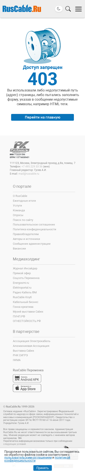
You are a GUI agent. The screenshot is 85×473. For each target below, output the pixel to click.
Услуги (17, 205)
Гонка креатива (23, 306)
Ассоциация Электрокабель (31, 341)
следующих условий (14, 444)
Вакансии (19, 248)
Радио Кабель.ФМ (25, 292)
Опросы (18, 215)
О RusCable (20, 196)
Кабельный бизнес (25, 302)
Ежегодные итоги (24, 200)
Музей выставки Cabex (28, 311)
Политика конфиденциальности (34, 229)
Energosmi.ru (21, 282)
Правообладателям (26, 234)
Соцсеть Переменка (26, 278)
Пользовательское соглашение (34, 224)
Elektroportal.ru (22, 287)
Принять (42, 468)
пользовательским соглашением (28, 457)
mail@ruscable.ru (29, 173)
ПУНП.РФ (19, 316)
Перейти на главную (42, 117)
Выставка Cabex (23, 350)
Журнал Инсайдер (25, 268)
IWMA (16, 360)
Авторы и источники (26, 239)
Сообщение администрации (32, 243)
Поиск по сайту (23, 220)
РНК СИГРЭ (20, 355)
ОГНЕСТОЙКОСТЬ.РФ (27, 321)
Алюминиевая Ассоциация (31, 345)
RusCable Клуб (22, 297)
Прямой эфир (22, 273)
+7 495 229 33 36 (32, 166)
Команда (19, 210)
